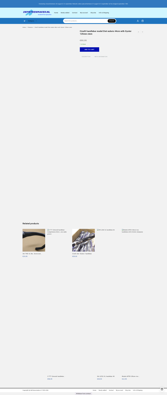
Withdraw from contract (83, 393)
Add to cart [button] (24, 257)
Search (111, 21)
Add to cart (90, 49)
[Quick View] (28, 257)
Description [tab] (86, 56)
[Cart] (142, 21)
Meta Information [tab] (101, 56)
